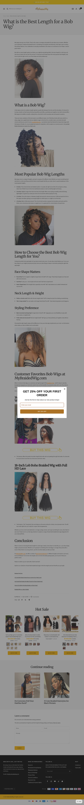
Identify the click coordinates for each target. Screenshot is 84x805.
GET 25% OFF (42, 411)
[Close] (65, 389)
